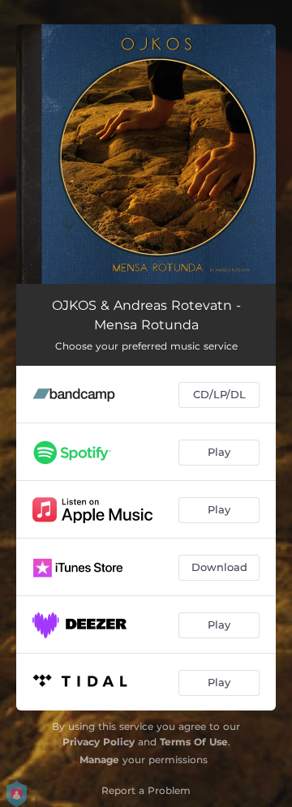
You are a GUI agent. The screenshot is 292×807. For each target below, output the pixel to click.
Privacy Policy (98, 742)
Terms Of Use (194, 742)
